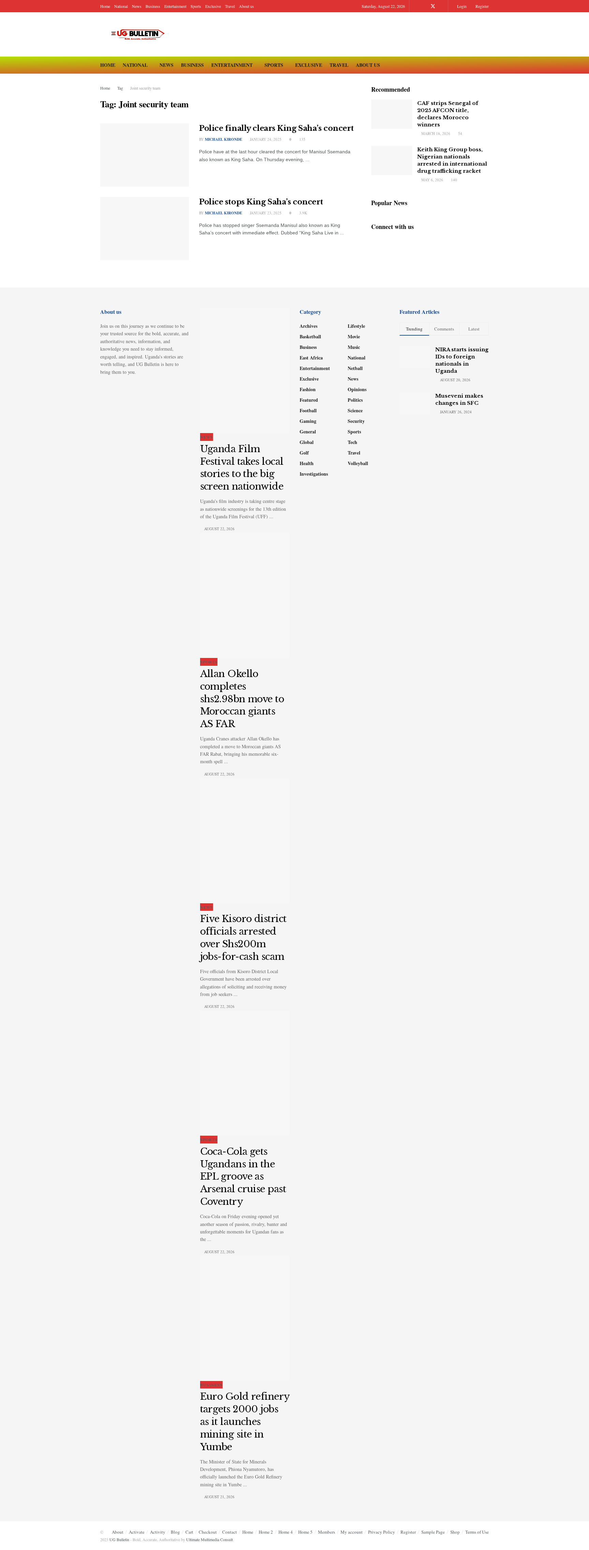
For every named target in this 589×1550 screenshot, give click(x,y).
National (121, 6)
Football (308, 410)
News (136, 6)
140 (453, 179)
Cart (189, 1532)
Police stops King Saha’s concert (261, 201)
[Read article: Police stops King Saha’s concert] (144, 228)
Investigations (314, 473)
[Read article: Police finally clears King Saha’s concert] (144, 155)
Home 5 (305, 1532)
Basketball (310, 336)
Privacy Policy (381, 1532)
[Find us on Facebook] (424, 6)
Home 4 (285, 1532)
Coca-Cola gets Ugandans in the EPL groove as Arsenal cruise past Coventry (243, 1177)
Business (153, 6)
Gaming (308, 421)
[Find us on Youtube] (442, 6)
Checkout (208, 1532)
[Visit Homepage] (141, 34)
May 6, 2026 (431, 179)
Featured (309, 399)
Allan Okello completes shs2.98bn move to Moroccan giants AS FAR (242, 699)
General (308, 431)
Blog (175, 1532)
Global (307, 442)
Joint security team (145, 88)
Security (356, 421)
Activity (157, 1532)
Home (105, 6)
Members (326, 1532)
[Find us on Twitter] (433, 6)
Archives (308, 325)
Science (355, 410)
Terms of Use (477, 1532)
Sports (196, 6)
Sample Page (433, 1532)
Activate (137, 1532)
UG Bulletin (119, 1539)
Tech (352, 442)
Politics (355, 399)
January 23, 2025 (265, 212)
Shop (455, 1532)
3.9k (302, 212)
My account (352, 1532)
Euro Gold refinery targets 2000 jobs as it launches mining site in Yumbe (244, 1422)
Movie (354, 336)
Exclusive (213, 6)
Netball (355, 368)
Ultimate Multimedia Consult (209, 1539)
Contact (229, 1532)
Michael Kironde (223, 213)
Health (307, 463)
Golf (304, 452)
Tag (120, 88)
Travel (230, 6)
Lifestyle (356, 325)
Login (461, 6)
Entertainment (175, 6)
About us (246, 6)
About (117, 1532)
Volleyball (358, 463)
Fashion (308, 389)
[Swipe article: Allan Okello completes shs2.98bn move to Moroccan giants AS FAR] (245, 595)
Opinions (357, 389)
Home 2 (266, 1532)
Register (481, 6)
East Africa (311, 357)
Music (354, 347)
